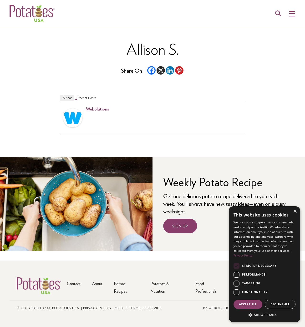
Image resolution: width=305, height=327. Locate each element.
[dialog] (264, 264)
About (97, 283)
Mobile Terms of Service (138, 307)
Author (67, 98)
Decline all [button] (280, 304)
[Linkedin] (170, 70)
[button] (264, 314)
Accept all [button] (248, 304)
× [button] (295, 211)
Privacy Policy (97, 307)
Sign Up (180, 226)
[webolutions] (72, 125)
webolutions (97, 109)
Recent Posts (86, 98)
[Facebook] (151, 70)
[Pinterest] (179, 70)
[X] (161, 70)
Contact (74, 283)
